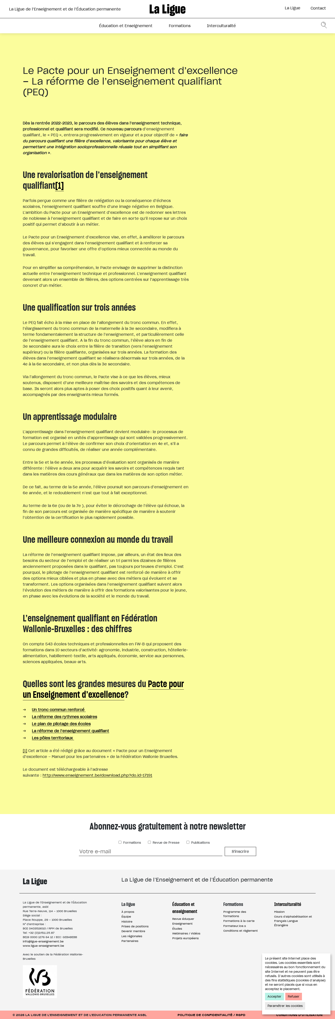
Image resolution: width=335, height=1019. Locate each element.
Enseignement (182, 923)
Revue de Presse (166, 843)
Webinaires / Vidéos (186, 933)
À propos (127, 911)
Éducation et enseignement (184, 907)
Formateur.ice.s (234, 926)
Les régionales (131, 936)
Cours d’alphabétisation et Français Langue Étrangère (293, 921)
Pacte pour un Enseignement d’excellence (103, 689)
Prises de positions (135, 926)
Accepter (274, 996)
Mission (279, 911)
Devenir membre (133, 931)
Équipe (126, 916)
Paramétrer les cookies (285, 1006)
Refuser (293, 996)
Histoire (126, 921)
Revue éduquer (183, 919)
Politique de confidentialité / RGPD (211, 1015)
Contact (318, 8)
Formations (180, 25)
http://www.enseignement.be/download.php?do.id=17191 (97, 775)
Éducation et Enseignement (125, 25)
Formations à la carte (239, 921)
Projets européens (185, 938)
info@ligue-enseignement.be (43, 941)
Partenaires (129, 941)
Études (177, 928)
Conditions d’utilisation (299, 1015)
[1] (59, 185)
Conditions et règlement (240, 930)
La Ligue (292, 8)
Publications (200, 843)
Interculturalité (221, 25)
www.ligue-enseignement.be (43, 945)
